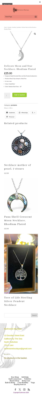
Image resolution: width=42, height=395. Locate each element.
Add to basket (19, 95)
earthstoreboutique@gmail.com (18, 349)
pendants (19, 27)
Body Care (26, 381)
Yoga (33, 382)
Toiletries (27, 379)
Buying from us (20, 384)
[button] (35, 34)
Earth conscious (15, 379)
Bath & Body (10, 382)
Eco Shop (15, 377)
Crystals (9, 27)
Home (5, 27)
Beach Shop (14, 381)
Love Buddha (23, 382)
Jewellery (14, 27)
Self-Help (25, 377)
